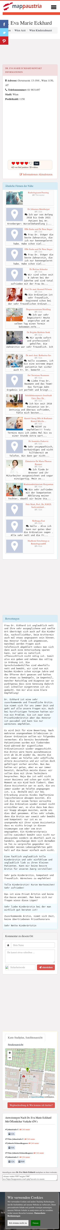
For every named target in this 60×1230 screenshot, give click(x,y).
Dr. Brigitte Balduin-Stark (38, 332)
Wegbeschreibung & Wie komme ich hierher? (31, 1105)
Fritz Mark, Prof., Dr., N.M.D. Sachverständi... (38, 506)
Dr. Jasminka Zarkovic (38, 441)
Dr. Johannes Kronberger (39, 209)
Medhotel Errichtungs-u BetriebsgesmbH (38, 542)
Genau (35, 1222)
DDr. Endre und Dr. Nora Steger (38, 229)
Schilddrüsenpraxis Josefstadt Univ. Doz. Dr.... (38, 397)
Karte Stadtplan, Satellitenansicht (25, 1037)
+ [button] (10, 1053)
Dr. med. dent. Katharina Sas (38, 355)
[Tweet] (4, 32)
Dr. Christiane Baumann (38, 375)
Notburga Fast (38, 520)
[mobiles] (53, 6)
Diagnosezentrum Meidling (38, 309)
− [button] (10, 1058)
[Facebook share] (4, 24)
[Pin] (4, 40)
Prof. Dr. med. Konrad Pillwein (38, 289)
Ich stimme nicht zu (18, 1222)
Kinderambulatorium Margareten (38, 484)
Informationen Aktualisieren (37, 174)
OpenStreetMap (37, 1096)
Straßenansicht (15, 1044)
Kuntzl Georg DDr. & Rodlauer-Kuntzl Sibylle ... (38, 420)
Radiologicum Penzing (38, 192)
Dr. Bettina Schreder (39, 269)
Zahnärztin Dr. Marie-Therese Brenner (38, 463)
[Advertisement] (30, 52)
